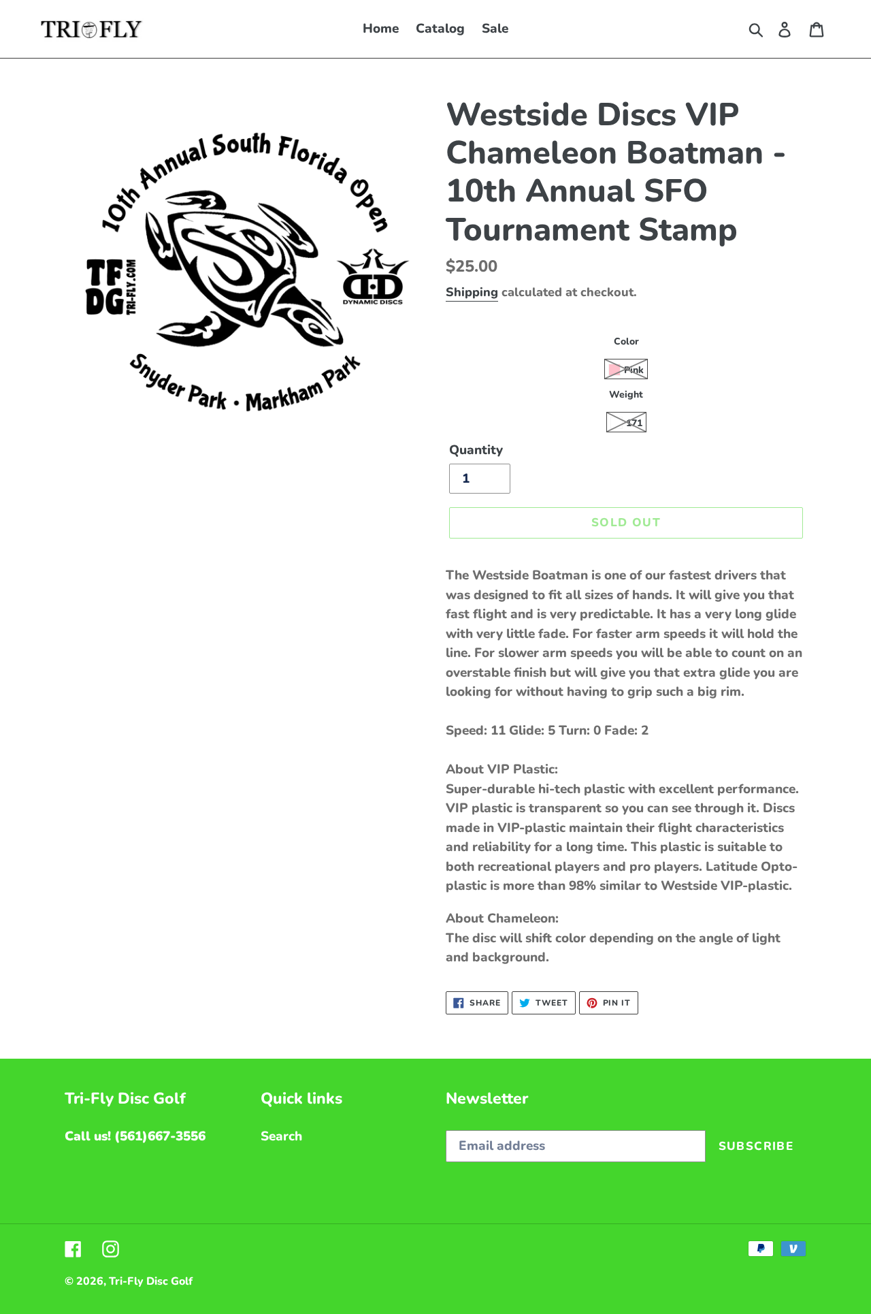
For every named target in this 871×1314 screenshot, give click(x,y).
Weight (626, 394)
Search (281, 1136)
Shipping (472, 292)
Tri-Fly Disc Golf (151, 1281)
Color (626, 341)
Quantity (476, 450)
